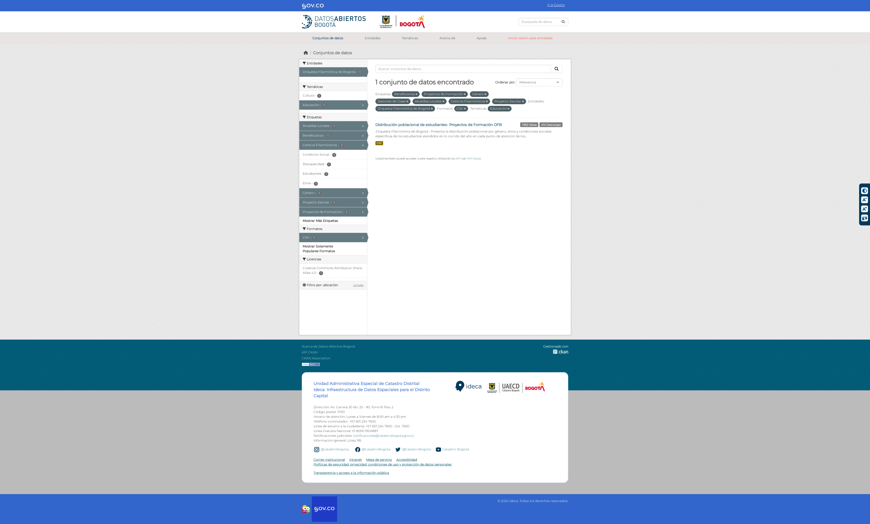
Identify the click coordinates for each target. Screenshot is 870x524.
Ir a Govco (556, 5)
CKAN (555, 351)
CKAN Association (316, 358)
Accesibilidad (406, 460)
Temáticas (410, 38)
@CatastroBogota (376, 449)
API (458, 158)
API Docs (473, 158)
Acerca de (447, 38)
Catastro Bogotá (455, 449)
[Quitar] (416, 94)
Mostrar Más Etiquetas (320, 221)
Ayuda (481, 38)
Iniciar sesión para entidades (530, 38)
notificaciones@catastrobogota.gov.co (383, 436)
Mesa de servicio (379, 460)
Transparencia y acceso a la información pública (351, 473)
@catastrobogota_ (335, 449)
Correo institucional (329, 460)
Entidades (372, 38)
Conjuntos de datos (327, 38)
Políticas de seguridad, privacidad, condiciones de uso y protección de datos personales (383, 464)
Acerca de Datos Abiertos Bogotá (328, 346)
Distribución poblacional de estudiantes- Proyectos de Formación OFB (438, 125)
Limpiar (358, 285)
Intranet (355, 460)
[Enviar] (563, 22)
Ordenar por (505, 82)
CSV (379, 143)
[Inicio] (306, 52)
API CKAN (309, 352)
